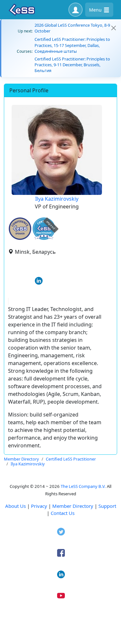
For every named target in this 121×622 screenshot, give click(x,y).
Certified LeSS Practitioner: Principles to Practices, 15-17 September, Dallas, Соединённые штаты (72, 45)
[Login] (75, 10)
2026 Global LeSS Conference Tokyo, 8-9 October (72, 28)
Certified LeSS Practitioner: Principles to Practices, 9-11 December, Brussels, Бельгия (72, 64)
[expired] (44, 239)
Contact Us (63, 513)
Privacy (39, 506)
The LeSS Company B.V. (83, 486)
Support (107, 506)
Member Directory (72, 506)
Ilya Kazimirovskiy (56, 198)
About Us (15, 506)
